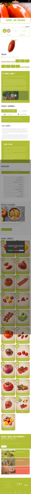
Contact (12, 481)
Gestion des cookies (8, 487)
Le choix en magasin (10, 110)
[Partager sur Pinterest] (29, 26)
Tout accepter (11, 250)
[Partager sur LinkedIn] (26, 26)
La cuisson (9, 114)
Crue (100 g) (15, 172)
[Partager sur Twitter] (27, 26)
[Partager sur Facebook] (25, 26)
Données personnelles (8, 485)
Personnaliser (21, 250)
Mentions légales (8, 483)
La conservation (23, 114)
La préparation (24, 110)
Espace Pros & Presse (6, 481)
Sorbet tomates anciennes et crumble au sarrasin (11, 223)
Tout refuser (16, 250)
